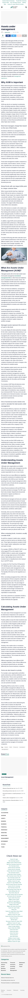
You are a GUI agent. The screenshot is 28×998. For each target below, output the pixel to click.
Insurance (4, 829)
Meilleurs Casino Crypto (14, 938)
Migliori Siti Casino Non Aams (14, 906)
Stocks (3, 844)
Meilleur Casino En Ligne (14, 881)
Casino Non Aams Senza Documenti (14, 916)
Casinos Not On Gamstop (14, 867)
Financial (15, 747)
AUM (10, 747)
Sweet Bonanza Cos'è (14, 912)
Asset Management (7, 777)
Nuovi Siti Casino (14, 936)
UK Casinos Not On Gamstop (14, 896)
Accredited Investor (8, 994)
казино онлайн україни (14, 926)
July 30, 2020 (16, 32)
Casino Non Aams (14, 918)
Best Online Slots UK (14, 892)
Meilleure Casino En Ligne (14, 923)
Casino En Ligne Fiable (14, 907)
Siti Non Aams (14, 919)
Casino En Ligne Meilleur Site (14, 882)
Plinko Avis (14, 909)
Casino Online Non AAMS (14, 928)
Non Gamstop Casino (14, 866)
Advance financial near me (9, 788)
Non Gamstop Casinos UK (14, 877)
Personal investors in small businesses (12, 793)
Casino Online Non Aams (14, 897)
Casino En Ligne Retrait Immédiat (16, 4)
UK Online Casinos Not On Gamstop (14, 894)
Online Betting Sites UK (14, 891)
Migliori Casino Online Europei (14, 862)
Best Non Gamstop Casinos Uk (14, 864)
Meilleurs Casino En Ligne (14, 914)
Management (5, 749)
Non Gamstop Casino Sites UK (14, 876)
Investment (22, 747)
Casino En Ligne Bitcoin (14, 901)
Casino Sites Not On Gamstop (14, 871)
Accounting (4, 812)
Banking (3, 821)
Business (3, 824)
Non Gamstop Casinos (15, 2)
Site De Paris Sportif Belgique (14, 902)
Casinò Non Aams (14, 931)
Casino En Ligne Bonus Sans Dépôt (14, 911)
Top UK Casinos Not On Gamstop (14, 884)
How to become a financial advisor (11, 800)
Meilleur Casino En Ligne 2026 (14, 924)
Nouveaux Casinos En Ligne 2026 (14, 921)
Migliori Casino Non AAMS (14, 939)
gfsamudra (7, 32)
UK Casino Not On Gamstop (14, 879)
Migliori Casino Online (14, 899)
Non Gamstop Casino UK (14, 887)
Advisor (3, 815)
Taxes (2, 847)
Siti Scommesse (14, 934)
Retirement (4, 841)
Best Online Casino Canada (14, 874)
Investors (4, 835)
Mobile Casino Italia (14, 904)
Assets (6, 747)
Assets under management (9, 797)
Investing (4, 832)
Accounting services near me (9, 790)
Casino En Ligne (14, 859)
